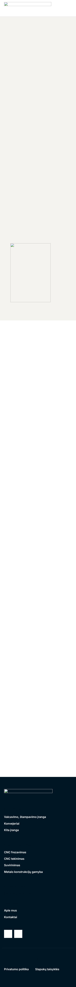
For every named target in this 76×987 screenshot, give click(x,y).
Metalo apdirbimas (18, 845)
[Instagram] (18, 934)
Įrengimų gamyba (17, 809)
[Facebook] (8, 934)
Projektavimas (14, 886)
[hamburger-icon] (66, 8)
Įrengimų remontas (18, 893)
